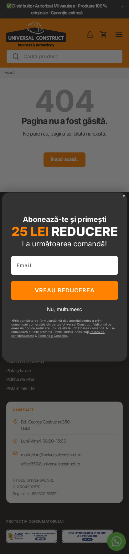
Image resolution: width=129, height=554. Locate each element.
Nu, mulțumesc (64, 309)
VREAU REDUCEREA (65, 290)
